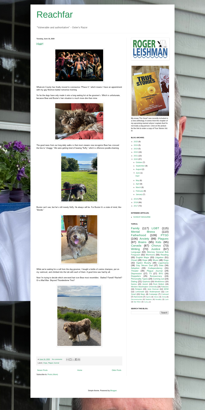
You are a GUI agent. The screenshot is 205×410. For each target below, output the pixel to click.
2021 (136, 156)
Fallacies (165, 287)
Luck (167, 299)
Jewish (145, 284)
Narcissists (138, 297)
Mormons (150, 254)
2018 (136, 202)
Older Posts (116, 370)
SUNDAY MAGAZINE (142, 217)
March (138, 187)
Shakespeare (154, 292)
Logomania (163, 263)
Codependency (155, 268)
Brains (142, 242)
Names (134, 284)
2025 (136, 142)
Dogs (45, 363)
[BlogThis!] (70, 359)
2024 (136, 145)
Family (135, 228)
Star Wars (137, 302)
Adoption (135, 268)
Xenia (164, 297)
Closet (134, 260)
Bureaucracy (156, 276)
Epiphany (146, 282)
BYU (161, 273)
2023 (136, 149)
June (138, 173)
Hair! (39, 44)
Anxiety (144, 238)
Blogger (113, 391)
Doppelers (136, 276)
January (139, 194)
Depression (136, 273)
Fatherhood (138, 235)
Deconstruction (136, 299)
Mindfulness (160, 282)
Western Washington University (144, 287)
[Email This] (67, 359)
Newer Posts (42, 370)
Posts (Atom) (53, 374)
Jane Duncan (153, 289)
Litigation (159, 257)
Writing (135, 249)
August (139, 169)
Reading (165, 254)
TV (150, 273)
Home (79, 370)
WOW (166, 289)
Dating (134, 281)
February (140, 191)
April (138, 184)
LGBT (155, 228)
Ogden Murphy (143, 263)
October (139, 162)
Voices (156, 297)
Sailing (146, 302)
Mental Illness (143, 231)
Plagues (163, 238)
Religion (138, 289)
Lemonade (139, 292)
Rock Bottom (158, 284)
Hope (144, 260)
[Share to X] (73, 359)
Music (155, 260)
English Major (142, 257)
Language (136, 252)
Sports (148, 297)
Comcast (165, 294)
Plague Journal (53, 363)
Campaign (153, 294)
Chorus (156, 245)
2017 (136, 206)
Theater (135, 271)
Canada (136, 245)
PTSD (165, 235)
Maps (143, 294)
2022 (136, 152)
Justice (155, 249)
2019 (136, 199)
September (140, 166)
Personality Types (139, 279)
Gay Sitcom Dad (144, 265)
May (138, 180)
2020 (136, 159)
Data (161, 265)
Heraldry (158, 299)
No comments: (57, 359)
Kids (158, 242)
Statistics (148, 299)
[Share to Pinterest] (78, 359)
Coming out (158, 279)
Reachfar (54, 14)
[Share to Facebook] (76, 359)
